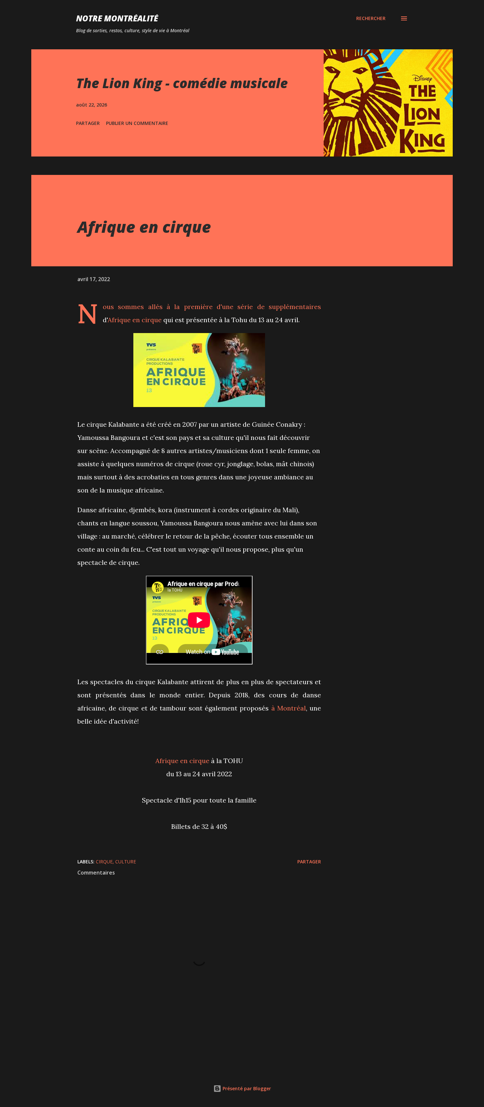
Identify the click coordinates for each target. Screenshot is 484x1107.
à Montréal (288, 708)
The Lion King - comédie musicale (182, 83)
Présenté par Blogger (246, 1088)
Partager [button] (88, 123)
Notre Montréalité (117, 18)
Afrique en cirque (135, 320)
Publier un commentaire (137, 123)
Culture (125, 861)
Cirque (104, 861)
